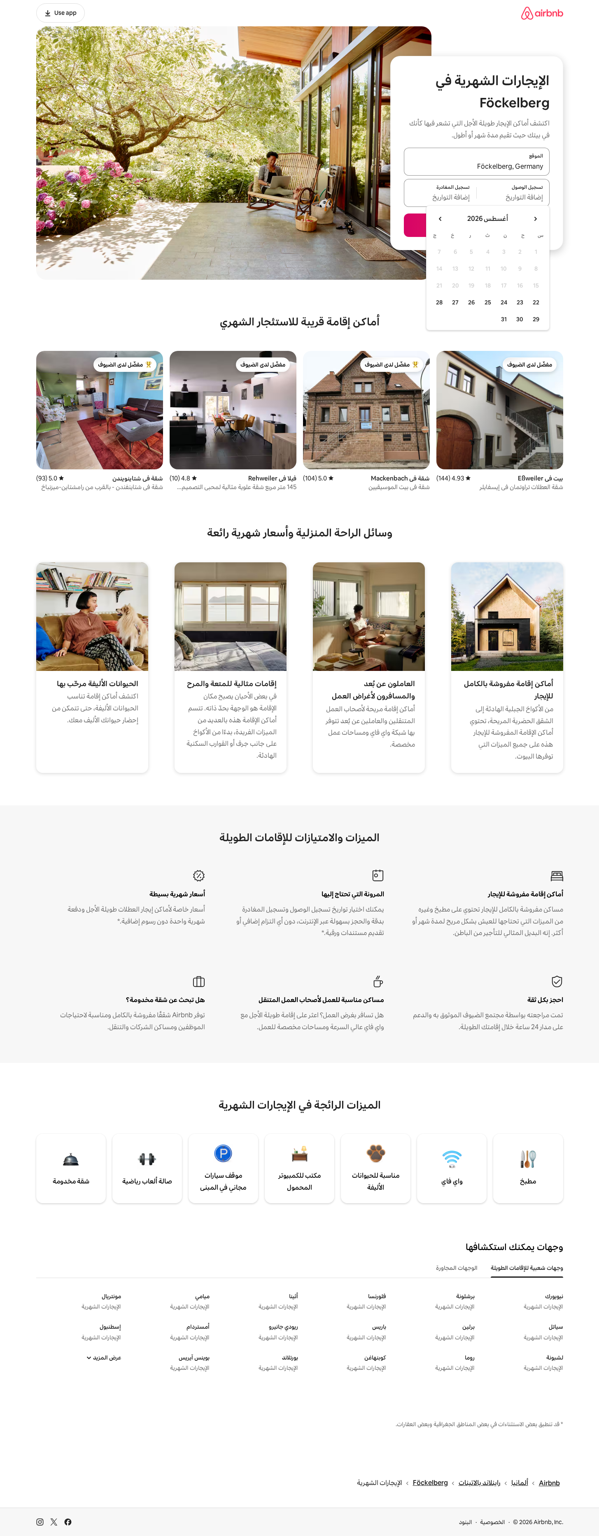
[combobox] (476, 167)
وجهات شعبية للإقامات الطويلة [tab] (527, 1267)
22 (536, 302)
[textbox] (513, 198)
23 (520, 302)
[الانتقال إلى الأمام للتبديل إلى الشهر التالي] (440, 218)
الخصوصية (492, 1522)
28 (439, 302)
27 (455, 302)
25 (488, 302)
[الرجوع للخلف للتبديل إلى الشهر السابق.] (535, 218)
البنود (465, 1522)
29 (536, 319)
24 (504, 302)
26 (471, 302)
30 (519, 319)
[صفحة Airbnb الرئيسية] (542, 13)
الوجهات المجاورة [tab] (457, 1267)
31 (504, 319)
